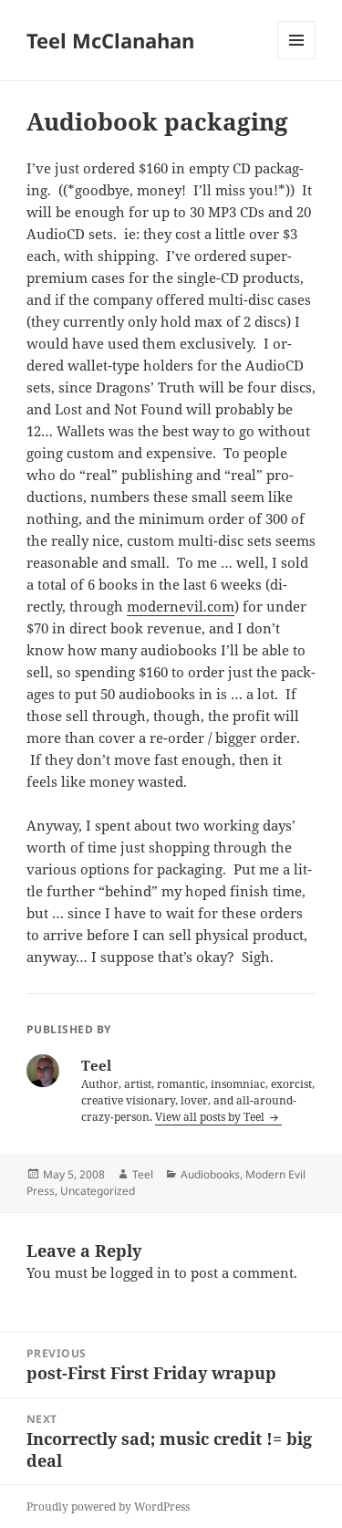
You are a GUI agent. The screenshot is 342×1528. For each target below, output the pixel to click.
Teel (142, 1174)
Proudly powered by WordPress (108, 1506)
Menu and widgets (297, 58)
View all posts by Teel (211, 1117)
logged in (140, 1272)
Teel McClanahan (110, 40)
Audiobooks (210, 1174)
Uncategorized (97, 1190)
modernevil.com (180, 606)
